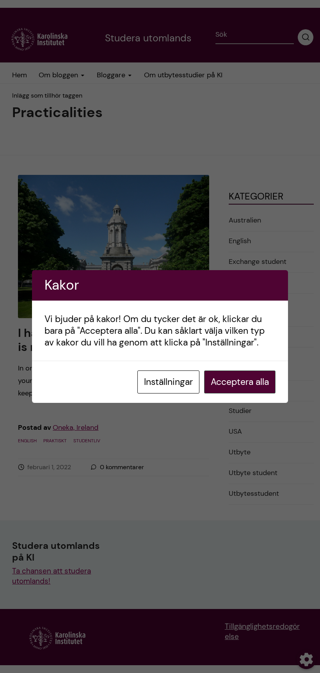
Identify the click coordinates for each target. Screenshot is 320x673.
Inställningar (168, 382)
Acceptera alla (240, 382)
